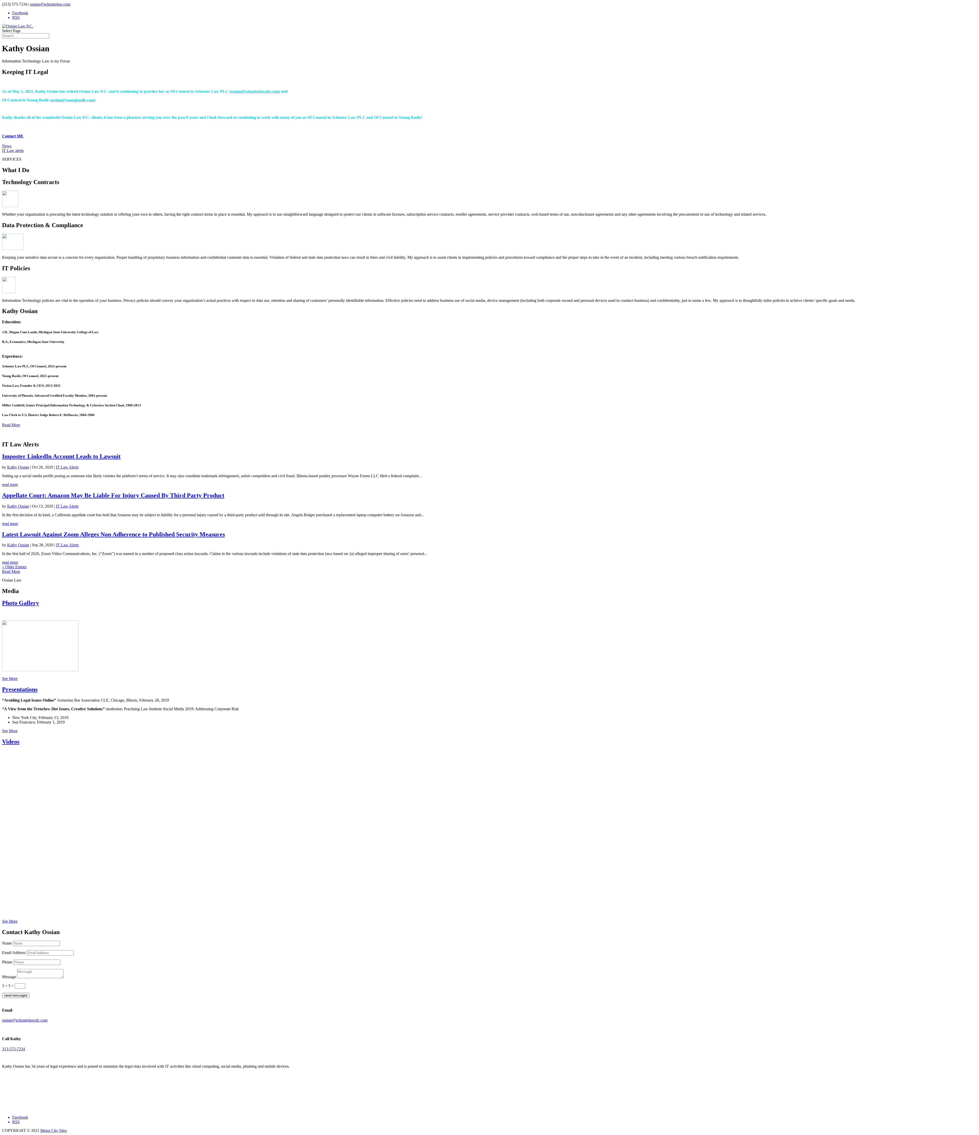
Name (7, 943)
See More (10, 678)
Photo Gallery (20, 603)
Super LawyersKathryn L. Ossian (25, 1096)
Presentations (19, 689)
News (6, 146)
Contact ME (12, 136)
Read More (11, 425)
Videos (10, 741)
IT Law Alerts (67, 467)
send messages (16, 995)
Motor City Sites (53, 1130)
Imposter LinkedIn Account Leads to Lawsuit (61, 456)
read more (10, 484)
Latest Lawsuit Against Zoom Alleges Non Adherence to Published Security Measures (113, 534)
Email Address (13, 952)
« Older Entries (14, 567)
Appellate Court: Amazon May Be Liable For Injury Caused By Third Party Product (113, 495)
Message (9, 977)
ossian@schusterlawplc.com (255, 91)
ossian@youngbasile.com (72, 100)
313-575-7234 (13, 1049)
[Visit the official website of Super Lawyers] (25, 1106)
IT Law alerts (13, 150)
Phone (7, 962)
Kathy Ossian (18, 467)
